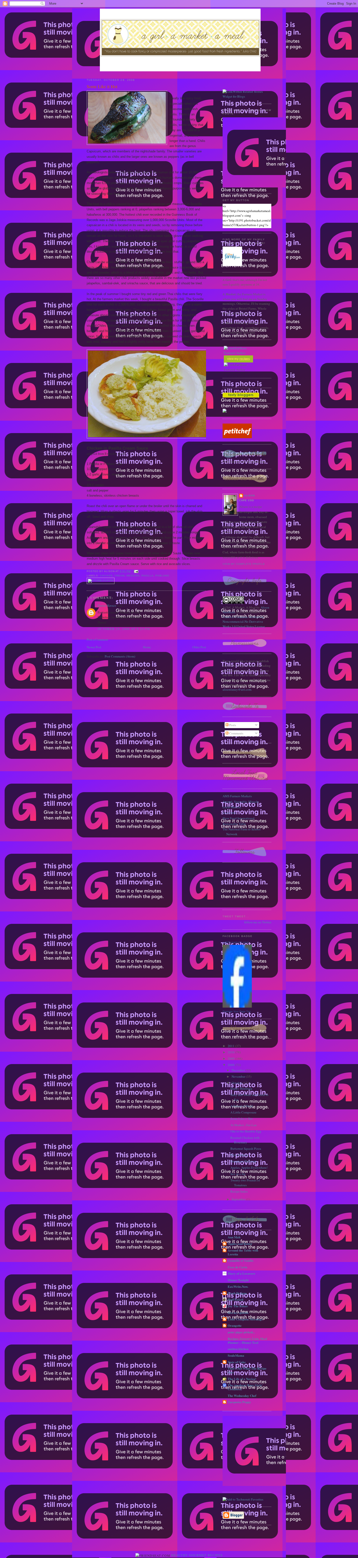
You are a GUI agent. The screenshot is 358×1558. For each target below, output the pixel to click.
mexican (132, 575)
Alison (249, 495)
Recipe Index (239, 1191)
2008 (231, 1065)
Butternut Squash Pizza (245, 1148)
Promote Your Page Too (237, 1011)
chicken (106, 575)
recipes (244, 359)
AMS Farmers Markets (237, 796)
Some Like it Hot (102, 86)
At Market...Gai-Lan (243, 1125)
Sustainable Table (234, 824)
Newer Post (94, 647)
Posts (232, 725)
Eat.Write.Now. (238, 1286)
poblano (162, 575)
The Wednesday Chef (242, 1395)
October (237, 1083)
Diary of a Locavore (241, 1273)
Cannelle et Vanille (241, 1260)
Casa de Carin (237, 1267)
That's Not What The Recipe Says (247, 1370)
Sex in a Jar (237, 1174)
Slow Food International (238, 818)
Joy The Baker (238, 1306)
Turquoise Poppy (239, 1402)
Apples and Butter (240, 1243)
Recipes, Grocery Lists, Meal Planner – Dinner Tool (247, 1340)
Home (147, 647)
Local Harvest (232, 807)
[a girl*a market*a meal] (237, 1006)
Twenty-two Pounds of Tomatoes (245, 1182)
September (239, 1199)
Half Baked (235, 1299)
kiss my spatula (238, 1312)
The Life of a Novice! (242, 1378)
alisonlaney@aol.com (237, 689)
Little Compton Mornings (245, 1319)
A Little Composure (243, 1112)
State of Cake (237, 1362)
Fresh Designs (237, 1293)
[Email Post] (135, 571)
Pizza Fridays (239, 1155)
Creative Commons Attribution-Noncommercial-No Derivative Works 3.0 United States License (244, 622)
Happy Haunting (241, 1088)
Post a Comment (97, 639)
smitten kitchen (238, 1348)
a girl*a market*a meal (235, 942)
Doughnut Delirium (243, 1161)
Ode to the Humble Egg (245, 1131)
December (238, 1070)
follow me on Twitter (257, 922)
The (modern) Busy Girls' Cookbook (245, 1387)
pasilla (147, 575)
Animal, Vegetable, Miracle (241, 801)
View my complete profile (244, 564)
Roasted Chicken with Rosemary (245, 1140)
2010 (231, 1052)
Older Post (199, 647)
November (239, 1076)
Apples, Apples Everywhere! (249, 1167)
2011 (231, 1046)
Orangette (235, 1325)
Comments (235, 733)
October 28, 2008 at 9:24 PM (124, 629)
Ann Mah (234, 1237)
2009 (231, 1058)
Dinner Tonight (238, 1280)
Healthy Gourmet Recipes (197, 1555)
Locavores (229, 812)
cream (119, 575)
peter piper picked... (241, 1332)
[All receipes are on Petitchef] (237, 437)
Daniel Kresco (107, 605)
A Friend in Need (241, 1106)
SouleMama (236, 1355)
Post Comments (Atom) (120, 656)
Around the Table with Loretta (243, 1252)
